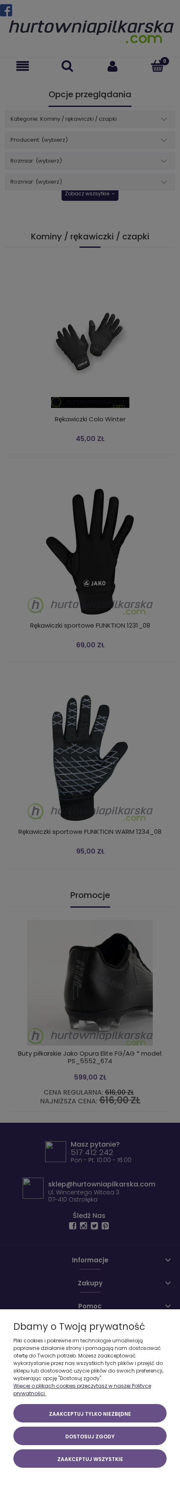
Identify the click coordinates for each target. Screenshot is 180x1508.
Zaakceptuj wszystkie (90, 1459)
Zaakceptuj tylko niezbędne (90, 1413)
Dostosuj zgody (90, 1436)
